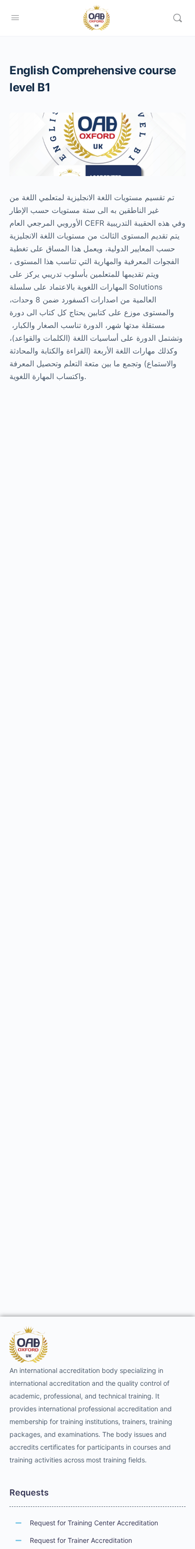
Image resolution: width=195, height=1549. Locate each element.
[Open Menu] (15, 17)
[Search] (177, 18)
